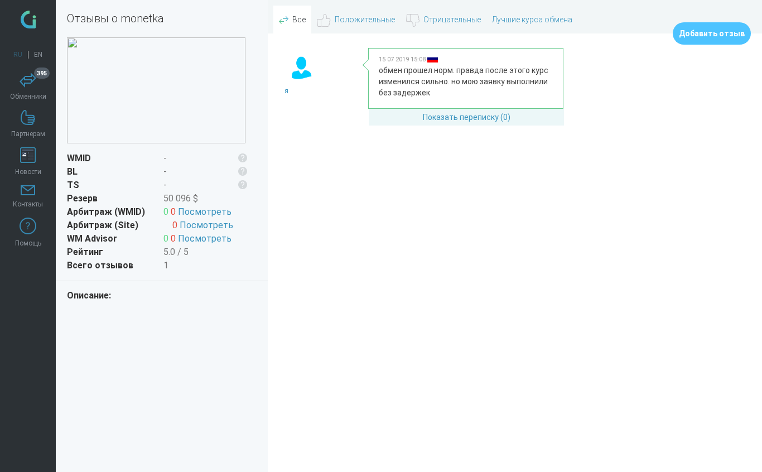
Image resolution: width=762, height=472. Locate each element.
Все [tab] (299, 19)
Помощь (28, 243)
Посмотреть (205, 211)
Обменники (28, 86)
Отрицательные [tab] (452, 19)
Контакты (28, 204)
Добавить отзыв (712, 33)
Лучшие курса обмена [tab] (532, 19)
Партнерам (28, 134)
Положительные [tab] (365, 19)
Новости (28, 172)
